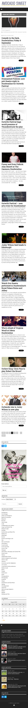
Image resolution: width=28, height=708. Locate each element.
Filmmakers (4, 543)
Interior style (5, 559)
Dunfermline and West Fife (10, 32)
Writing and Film (6, 594)
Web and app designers (7, 589)
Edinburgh (4, 535)
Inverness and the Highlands (9, 563)
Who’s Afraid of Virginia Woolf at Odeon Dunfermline (12, 330)
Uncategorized (5, 586)
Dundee (3, 530)
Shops (3, 581)
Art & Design (5, 514)
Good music (4, 553)
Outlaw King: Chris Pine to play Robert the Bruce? (13, 369)
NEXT (3, 435)
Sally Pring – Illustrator (13, 679)
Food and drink (5, 546)
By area (3, 520)
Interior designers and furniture (9, 558)
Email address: (5, 483)
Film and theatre (22, 32)
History (3, 554)
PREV (3, 432)
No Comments (6, 30)
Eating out (4, 533)
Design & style (5, 528)
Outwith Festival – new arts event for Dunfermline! (14, 204)
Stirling (3, 584)
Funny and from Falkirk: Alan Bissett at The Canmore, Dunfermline (13, 166)
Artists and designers (7, 515)
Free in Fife (4, 548)
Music (3, 569)
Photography (5, 577)
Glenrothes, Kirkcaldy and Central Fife (11, 551)
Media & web (5, 568)
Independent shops (6, 556)
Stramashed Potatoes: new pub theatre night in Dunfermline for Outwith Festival (13, 82)
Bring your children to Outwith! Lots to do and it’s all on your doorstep (16, 647)
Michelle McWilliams (8, 35)
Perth (3, 574)
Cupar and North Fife (7, 527)
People (3, 571)
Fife (2, 540)
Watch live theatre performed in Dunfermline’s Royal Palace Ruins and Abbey (14, 287)
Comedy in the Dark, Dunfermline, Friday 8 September (11, 40)
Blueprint (4, 519)
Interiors (4, 561)
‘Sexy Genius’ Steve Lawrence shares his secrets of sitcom (16, 654)
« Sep (3, 620)
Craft (3, 523)
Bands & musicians (6, 517)
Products (4, 579)
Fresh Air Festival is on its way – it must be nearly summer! (15, 673)
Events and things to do (7, 538)
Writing (3, 592)
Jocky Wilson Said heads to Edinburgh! (14, 246)
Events (3, 537)
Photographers (5, 576)
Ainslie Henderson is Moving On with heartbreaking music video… (16, 686)
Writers (3, 590)
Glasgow (4, 550)
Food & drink (5, 545)
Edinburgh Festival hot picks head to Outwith (16, 661)
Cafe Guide (4, 522)
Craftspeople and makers (8, 525)
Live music (4, 564)
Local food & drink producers (9, 566)
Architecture (4, 512)
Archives (4, 499)
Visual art (4, 587)
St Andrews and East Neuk (8, 582)
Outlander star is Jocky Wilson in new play (12, 408)
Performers (4, 572)
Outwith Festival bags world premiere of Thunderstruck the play (12, 124)
